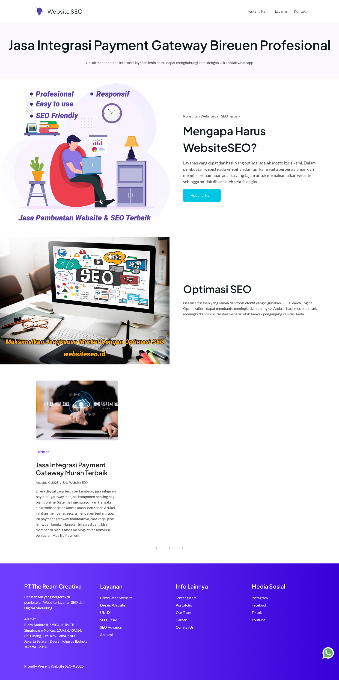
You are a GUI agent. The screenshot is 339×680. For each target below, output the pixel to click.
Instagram (260, 597)
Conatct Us (185, 627)
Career (181, 620)
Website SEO (65, 11)
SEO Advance (111, 627)
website (43, 452)
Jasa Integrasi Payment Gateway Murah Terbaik (72, 468)
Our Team (183, 612)
